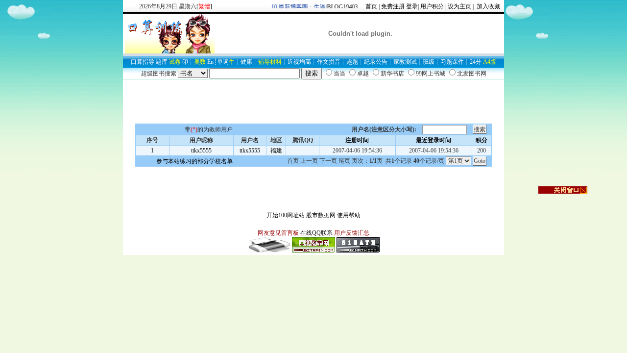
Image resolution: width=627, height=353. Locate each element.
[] (204, 6)
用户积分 (432, 6)
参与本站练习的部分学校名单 (194, 161)
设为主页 (459, 6)
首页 (371, 6)
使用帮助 (349, 215)
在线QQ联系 (316, 232)
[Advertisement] (313, 101)
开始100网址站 (285, 215)
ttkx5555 (201, 150)
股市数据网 (321, 215)
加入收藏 (487, 6)
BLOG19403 (340, 6)
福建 (276, 150)
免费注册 (393, 6)
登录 (412, 6)
